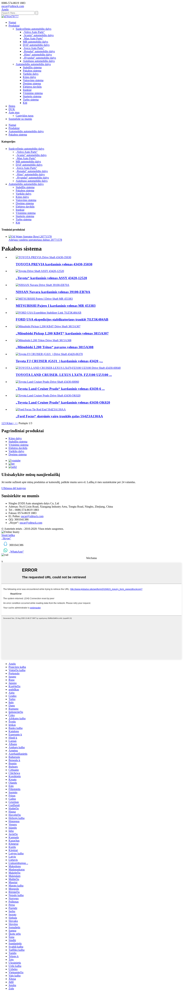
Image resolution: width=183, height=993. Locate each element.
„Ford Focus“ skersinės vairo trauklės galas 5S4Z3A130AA (59, 416)
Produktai (14, 25)
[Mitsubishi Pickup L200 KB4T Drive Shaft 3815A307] (48, 326)
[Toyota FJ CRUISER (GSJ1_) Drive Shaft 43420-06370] (49, 354)
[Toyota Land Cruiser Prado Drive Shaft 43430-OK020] (48, 395)
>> (16, 423)
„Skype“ (6, 538)
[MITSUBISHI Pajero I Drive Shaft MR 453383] (44, 298)
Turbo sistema (31, 99)
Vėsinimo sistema (33, 93)
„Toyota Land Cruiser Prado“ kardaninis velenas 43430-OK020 (63, 402)
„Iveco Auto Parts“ (33, 48)
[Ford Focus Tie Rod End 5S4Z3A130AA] (41, 409)
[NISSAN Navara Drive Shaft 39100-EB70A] (42, 284)
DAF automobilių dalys (36, 44)
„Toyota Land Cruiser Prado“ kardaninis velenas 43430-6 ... (60, 389)
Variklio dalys (30, 73)
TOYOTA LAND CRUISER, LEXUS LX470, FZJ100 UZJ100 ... (64, 375)
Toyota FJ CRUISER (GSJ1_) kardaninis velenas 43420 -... (59, 361)
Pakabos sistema (32, 70)
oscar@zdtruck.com (32, 516)
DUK (12, 109)
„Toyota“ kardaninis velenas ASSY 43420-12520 (51, 278)
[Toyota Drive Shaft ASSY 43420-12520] (40, 271)
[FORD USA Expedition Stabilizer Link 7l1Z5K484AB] (48, 312)
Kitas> (10, 423)
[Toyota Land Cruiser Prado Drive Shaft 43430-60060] (47, 381)
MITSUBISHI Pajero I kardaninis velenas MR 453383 (56, 306)
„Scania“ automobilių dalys (38, 35)
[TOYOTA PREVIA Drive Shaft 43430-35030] (43, 257)
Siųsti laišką (8, 535)
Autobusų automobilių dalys (39, 61)
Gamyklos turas (24, 115)
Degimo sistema (32, 83)
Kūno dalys (29, 77)
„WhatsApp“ (16, 551)
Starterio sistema (32, 96)
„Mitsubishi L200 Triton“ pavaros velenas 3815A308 (54, 347)
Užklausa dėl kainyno (13, 488)
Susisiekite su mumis (20, 118)
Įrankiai (27, 89)
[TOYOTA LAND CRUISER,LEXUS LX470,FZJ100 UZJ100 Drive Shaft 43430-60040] (68, 367)
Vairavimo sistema (33, 80)
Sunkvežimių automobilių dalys (33, 28)
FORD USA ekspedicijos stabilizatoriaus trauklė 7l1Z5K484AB (62, 319)
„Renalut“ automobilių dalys (39, 51)
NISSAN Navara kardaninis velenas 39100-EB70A (53, 292)
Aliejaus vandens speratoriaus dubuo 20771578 (35, 239)
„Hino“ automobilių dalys (37, 54)
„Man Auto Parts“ (33, 38)
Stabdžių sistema (32, 67)
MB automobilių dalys (35, 41)
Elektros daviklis (32, 86)
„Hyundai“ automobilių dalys (39, 57)
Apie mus (14, 112)
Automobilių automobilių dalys (33, 64)
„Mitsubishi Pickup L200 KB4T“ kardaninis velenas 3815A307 (62, 333)
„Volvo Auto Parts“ (34, 32)
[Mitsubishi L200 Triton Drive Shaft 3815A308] (43, 340)
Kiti (25, 102)
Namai (12, 22)
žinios (12, 106)
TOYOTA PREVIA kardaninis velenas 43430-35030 (54, 264)
